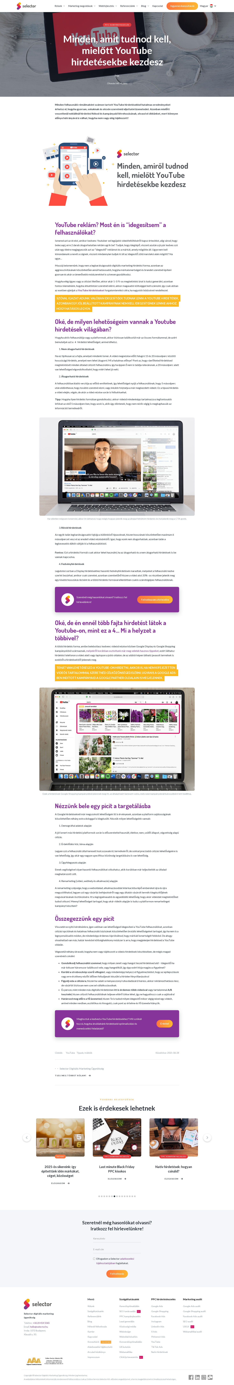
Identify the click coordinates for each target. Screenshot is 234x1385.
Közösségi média (127, 1326)
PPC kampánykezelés (117, 25)
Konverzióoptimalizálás (130, 1341)
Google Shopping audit (194, 1311)
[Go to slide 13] (130, 1196)
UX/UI (188, 1326)
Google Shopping (159, 1311)
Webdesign (125, 1331)
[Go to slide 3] (104, 1196)
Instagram (156, 1321)
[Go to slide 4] (107, 1196)
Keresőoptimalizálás (129, 1306)
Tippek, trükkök (84, 1052)
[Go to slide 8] (117, 1196)
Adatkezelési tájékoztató (100, 1347)
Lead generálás (126, 1321)
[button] (59, 6)
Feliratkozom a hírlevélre (155, 599)
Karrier (91, 1331)
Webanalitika (125, 1352)
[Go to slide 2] (102, 1196)
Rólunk (91, 1306)
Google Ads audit (191, 1306)
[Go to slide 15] (135, 1196)
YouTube (70, 1052)
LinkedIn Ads (157, 1326)
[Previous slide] (27, 1138)
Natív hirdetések (159, 1352)
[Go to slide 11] (124, 1196)
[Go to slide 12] (127, 1196)
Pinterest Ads (158, 1336)
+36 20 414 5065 (41, 1323)
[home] (26, 6)
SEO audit (188, 1321)
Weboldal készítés (128, 1336)
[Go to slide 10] (122, 1196)
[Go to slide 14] (132, 1196)
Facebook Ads (158, 1316)
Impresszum (94, 1357)
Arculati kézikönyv (97, 1352)
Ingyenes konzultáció (182, 5)
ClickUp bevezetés (130, 1357)
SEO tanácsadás (129, 1311)
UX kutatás (125, 1347)
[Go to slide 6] (112, 1196)
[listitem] (60, 1154)
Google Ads (157, 1306)
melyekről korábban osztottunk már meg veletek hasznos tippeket (122, 650)
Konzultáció (99, 1341)
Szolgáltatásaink (96, 1311)
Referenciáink (94, 1316)
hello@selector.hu (39, 1326)
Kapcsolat (157, 5)
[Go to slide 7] (114, 1196)
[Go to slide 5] (109, 1196)
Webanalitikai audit (192, 1331)
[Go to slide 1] (99, 1196)
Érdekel (164, 1023)
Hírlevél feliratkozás (97, 1326)
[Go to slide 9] (119, 1196)
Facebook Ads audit (193, 1316)
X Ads (154, 1331)
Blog (90, 1321)
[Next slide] (207, 1138)
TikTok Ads (157, 1347)
